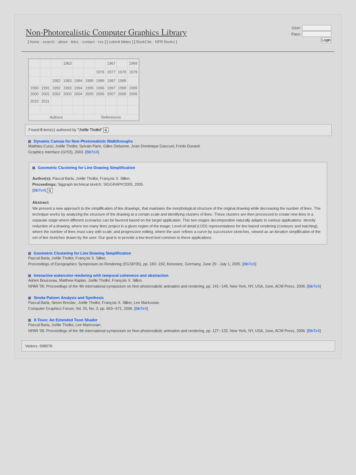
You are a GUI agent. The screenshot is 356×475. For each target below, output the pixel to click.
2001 (45, 94)
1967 (111, 63)
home (34, 42)
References (111, 117)
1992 (56, 88)
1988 (122, 81)
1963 (67, 63)
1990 (34, 88)
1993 (67, 88)
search (49, 42)
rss (101, 42)
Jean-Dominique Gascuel (152, 146)
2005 (89, 94)
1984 (78, 81)
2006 (100, 94)
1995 (89, 88)
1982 (56, 81)
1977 (111, 72)
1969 (133, 63)
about (62, 42)
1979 (133, 72)
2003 (67, 94)
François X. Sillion (115, 178)
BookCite (144, 42)
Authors (56, 117)
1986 (100, 81)
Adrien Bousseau (42, 280)
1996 (100, 88)
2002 (56, 94)
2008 (122, 94)
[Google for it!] (49, 190)
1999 (133, 88)
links (75, 42)
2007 (111, 94)
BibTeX (92, 152)
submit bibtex (120, 42)
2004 (78, 94)
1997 (111, 88)
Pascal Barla (63, 178)
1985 (89, 81)
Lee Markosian (146, 302)
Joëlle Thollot (66, 146)
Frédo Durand (188, 146)
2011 (45, 101)
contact (88, 42)
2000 (34, 94)
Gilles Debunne (116, 146)
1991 (45, 88)
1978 (122, 72)
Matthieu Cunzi (40, 146)
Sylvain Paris (90, 146)
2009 (133, 94)
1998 (122, 88)
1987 (111, 81)
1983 (67, 81)
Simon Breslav (63, 302)
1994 (78, 88)
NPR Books (165, 42)
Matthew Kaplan (72, 280)
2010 (34, 101)
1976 (100, 72)
